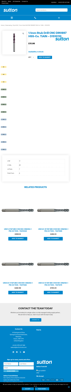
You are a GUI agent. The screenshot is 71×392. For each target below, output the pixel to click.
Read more (42, 388)
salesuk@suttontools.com (19, 347)
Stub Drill (15, 25)
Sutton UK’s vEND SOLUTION (11, 380)
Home (2, 25)
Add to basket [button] (18, 238)
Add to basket (45, 57)
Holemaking (8, 25)
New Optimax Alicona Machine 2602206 (14, 378)
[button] (23, 33)
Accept (27, 388)
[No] (69, 387)
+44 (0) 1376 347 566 (18, 345)
